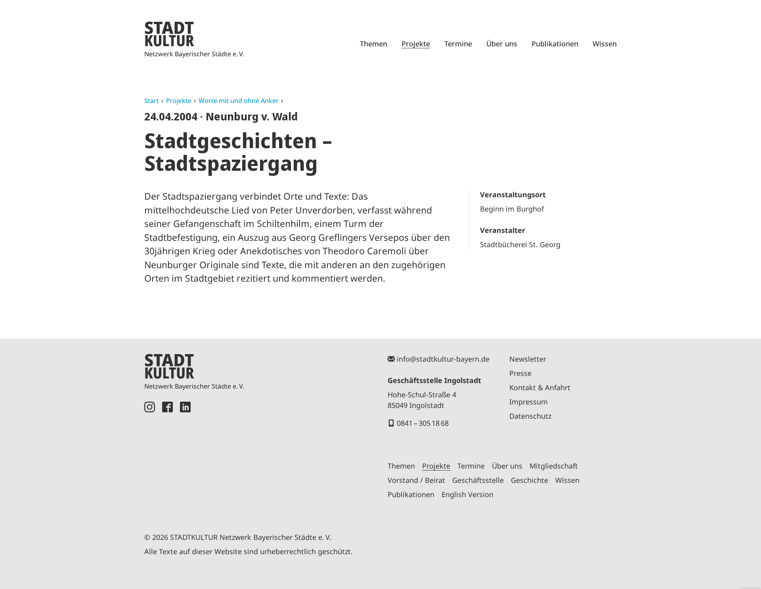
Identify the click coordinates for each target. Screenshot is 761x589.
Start (151, 100)
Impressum (528, 401)
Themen (373, 43)
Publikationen (555, 43)
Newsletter (527, 359)
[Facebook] (167, 458)
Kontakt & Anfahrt (539, 387)
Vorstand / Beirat (416, 480)
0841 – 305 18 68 (423, 423)
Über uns (501, 43)
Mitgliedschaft (554, 466)
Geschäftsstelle (478, 480)
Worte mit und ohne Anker (239, 100)
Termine (458, 43)
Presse (520, 373)
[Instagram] (149, 458)
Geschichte (529, 480)
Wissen (605, 43)
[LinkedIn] (185, 458)
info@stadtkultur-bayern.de (443, 359)
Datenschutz (530, 416)
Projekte (416, 43)
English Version (467, 494)
